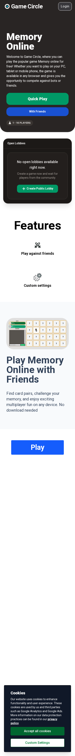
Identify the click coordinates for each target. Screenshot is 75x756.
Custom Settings (37, 743)
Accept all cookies (37, 731)
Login (65, 6)
